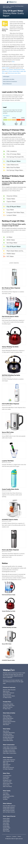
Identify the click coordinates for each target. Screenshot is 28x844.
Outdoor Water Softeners (9, 807)
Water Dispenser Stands (8, 761)
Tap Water (5, 799)
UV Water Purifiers (7, 697)
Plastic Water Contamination (9, 753)
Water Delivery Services (8, 767)
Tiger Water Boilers (7, 716)
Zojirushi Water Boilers (8, 718)
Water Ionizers (6, 691)
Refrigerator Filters (7, 780)
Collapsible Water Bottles (9, 732)
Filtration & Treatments (9, 687)
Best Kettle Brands (7, 720)
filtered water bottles (19, 69)
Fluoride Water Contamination (10, 748)
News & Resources (7, 83)
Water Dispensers (7, 757)
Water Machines (6, 764)
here (13, 61)
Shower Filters (6, 785)
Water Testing (6, 794)
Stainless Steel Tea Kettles (9, 721)
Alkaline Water (6, 818)
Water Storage (6, 831)
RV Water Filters (6, 708)
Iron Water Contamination (9, 750)
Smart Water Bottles (7, 738)
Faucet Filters (6, 777)
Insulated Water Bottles (8, 735)
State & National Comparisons (10, 81)
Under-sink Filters (7, 781)
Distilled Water (6, 821)
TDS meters (5, 71)
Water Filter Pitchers (7, 707)
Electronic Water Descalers (9, 689)
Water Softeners (7, 803)
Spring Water (6, 829)
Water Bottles (6, 729)
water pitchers (9, 69)
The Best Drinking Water (8, 796)
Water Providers (6, 6)
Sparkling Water (6, 827)
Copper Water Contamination (10, 747)
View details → (6, 115)
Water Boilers (6, 724)
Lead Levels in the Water (8, 79)
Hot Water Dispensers (8, 769)
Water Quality (6, 790)
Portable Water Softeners (9, 808)
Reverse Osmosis (7, 694)
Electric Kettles (6, 715)
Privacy (19, 836)
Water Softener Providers (9, 810)
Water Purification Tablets (9, 696)
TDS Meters (5, 793)
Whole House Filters (7, 783)
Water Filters (6, 773)
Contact (14, 836)
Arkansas (12, 6)
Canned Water (6, 820)
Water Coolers (6, 766)
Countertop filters (7, 775)
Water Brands (6, 731)
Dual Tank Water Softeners (9, 805)
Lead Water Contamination (9, 751)
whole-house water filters (14, 73)
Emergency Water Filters (8, 705)
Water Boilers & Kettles (9, 713)
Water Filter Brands (7, 786)
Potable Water (6, 797)
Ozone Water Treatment (8, 692)
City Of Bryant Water (19, 6)
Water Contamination (9, 744)
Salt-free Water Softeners (9, 812)
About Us (8, 836)
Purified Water (6, 826)
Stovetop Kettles (7, 723)
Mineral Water (6, 824)
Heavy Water (6, 823)
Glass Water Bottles (7, 734)
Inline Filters (6, 778)
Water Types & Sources (9, 816)
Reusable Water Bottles (8, 737)
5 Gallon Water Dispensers (9, 759)
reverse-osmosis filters (14, 71)
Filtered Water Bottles (8, 704)
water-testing (5, 68)
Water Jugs (5, 762)
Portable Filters (7, 701)
